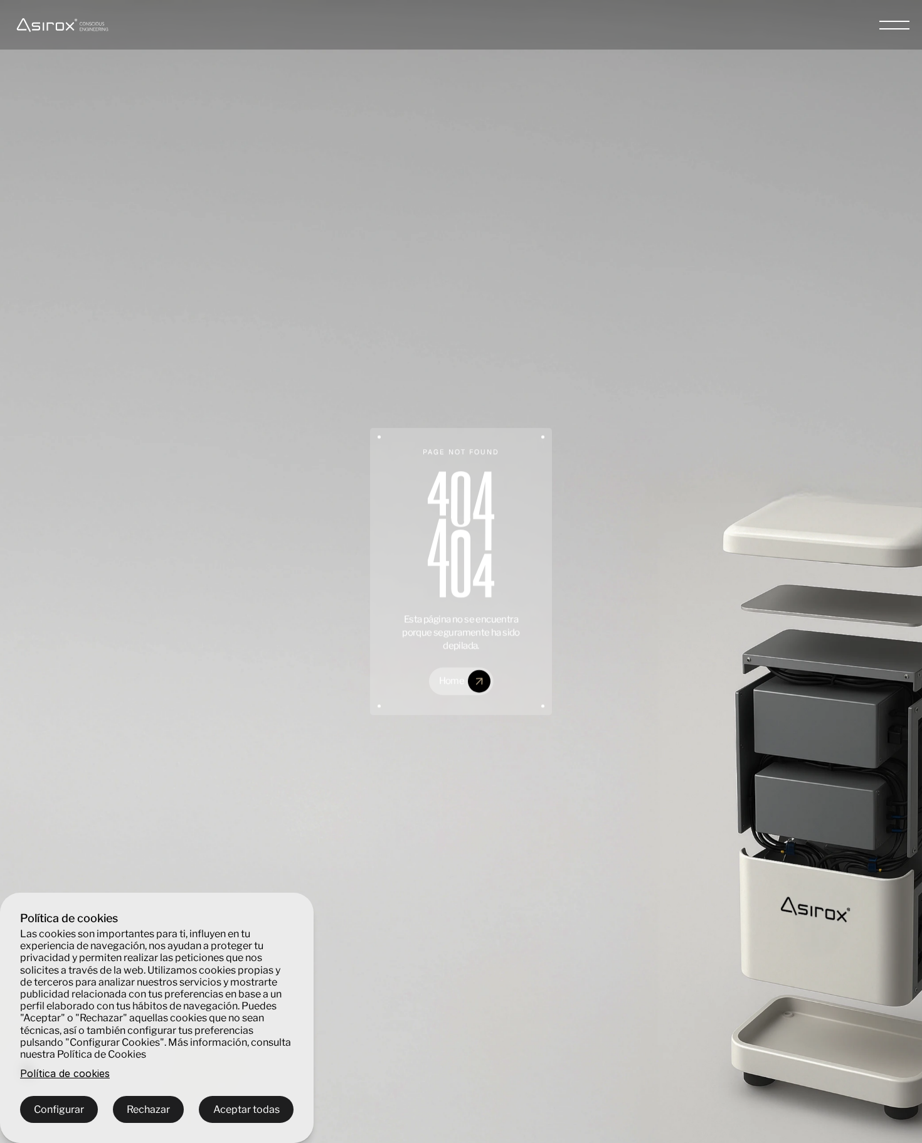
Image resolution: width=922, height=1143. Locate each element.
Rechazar (148, 1109)
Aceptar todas (246, 1109)
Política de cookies (65, 1074)
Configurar (59, 1109)
